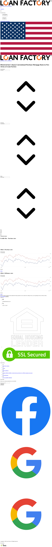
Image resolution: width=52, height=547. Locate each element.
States (1, 176)
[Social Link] (26, 436)
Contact (3, 368)
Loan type (2, 122)
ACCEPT (7, 296)
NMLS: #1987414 (5, 370)
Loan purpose (2, 69)
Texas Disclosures (5, 375)
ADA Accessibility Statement (7, 377)
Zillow (1, 294)
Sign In (1, 21)
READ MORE (2, 296)
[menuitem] (5, 15)
